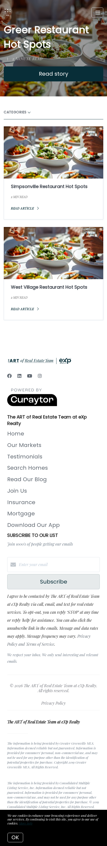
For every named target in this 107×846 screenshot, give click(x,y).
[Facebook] (9, 376)
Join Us (17, 491)
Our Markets (24, 445)
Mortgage (21, 513)
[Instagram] (40, 376)
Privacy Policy (53, 703)
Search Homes (27, 468)
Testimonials (24, 456)
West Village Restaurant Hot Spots (49, 287)
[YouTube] (29, 376)
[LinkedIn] (19, 376)
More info (25, 823)
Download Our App (33, 525)
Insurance (21, 502)
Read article (23, 208)
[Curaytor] (32, 404)
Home (15, 433)
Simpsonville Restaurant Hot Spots (49, 186)
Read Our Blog (27, 479)
